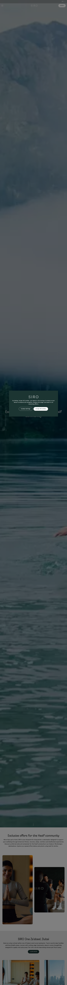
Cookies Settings (25, 408)
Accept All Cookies (41, 408)
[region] (33, 404)
